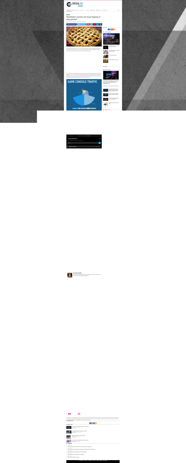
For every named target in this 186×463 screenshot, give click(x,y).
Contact (85, 460)
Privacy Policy (99, 460)
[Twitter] (110, 29)
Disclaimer (105, 460)
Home (67, 13)
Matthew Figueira (69, 21)
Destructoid (83, 77)
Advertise (90, 460)
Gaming (70, 13)
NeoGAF (87, 77)
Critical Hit (81, 460)
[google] (88, 24)
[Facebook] (108, 29)
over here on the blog (73, 74)
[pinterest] (94, 24)
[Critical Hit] (74, 1)
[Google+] (112, 29)
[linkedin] (97, 24)
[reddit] (91, 24)
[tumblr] (100, 24)
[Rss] (114, 29)
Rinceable (71, 290)
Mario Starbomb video (97, 117)
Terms (94, 460)
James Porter (106, 183)
